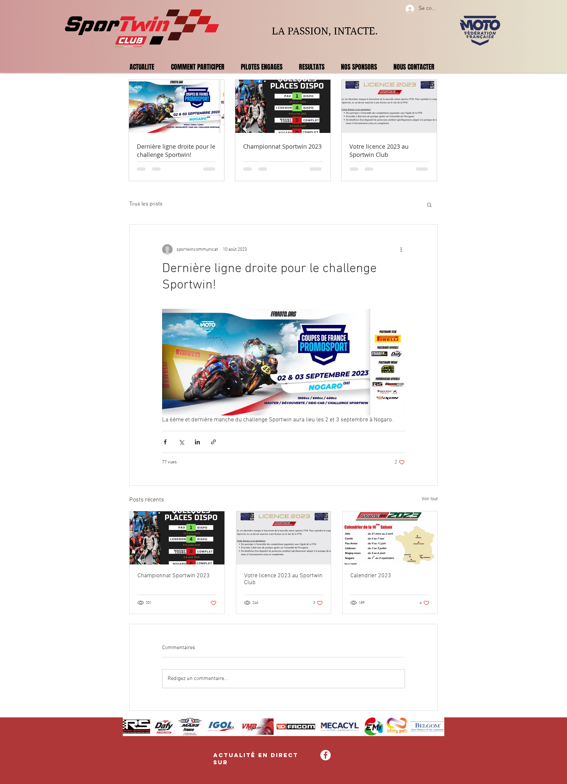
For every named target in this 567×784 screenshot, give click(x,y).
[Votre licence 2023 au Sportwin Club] (283, 537)
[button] (429, 204)
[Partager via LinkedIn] (197, 442)
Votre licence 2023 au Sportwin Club (283, 579)
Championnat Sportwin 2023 (173, 575)
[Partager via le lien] (213, 442)
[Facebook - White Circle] (325, 755)
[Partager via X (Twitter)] (181, 442)
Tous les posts (145, 204)
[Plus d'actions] (401, 249)
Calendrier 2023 (370, 575)
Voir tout (430, 499)
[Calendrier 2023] (390, 537)
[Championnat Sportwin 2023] (177, 537)
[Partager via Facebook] (165, 442)
